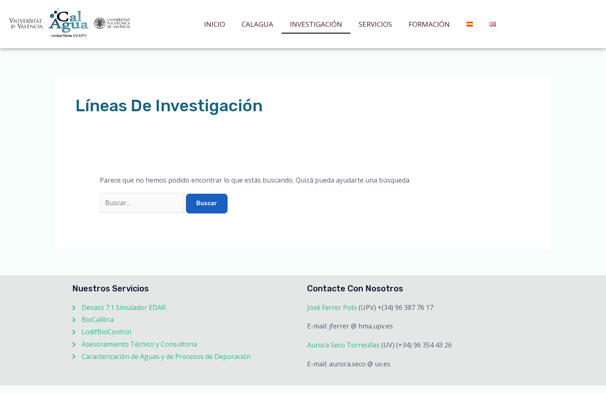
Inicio (214, 24)
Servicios (375, 24)
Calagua (257, 24)
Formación (429, 24)
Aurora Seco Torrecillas (343, 344)
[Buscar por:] (143, 202)
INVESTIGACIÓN (316, 24)
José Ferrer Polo (332, 307)
